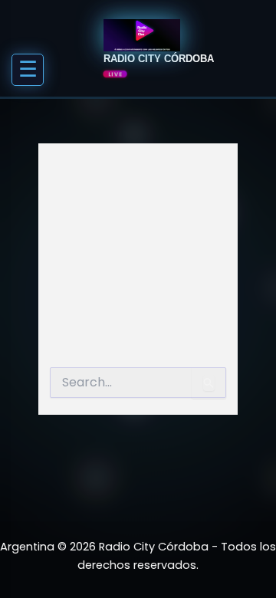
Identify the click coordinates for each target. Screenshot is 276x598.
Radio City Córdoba (159, 58)
